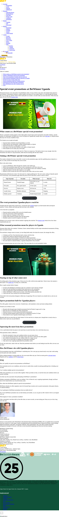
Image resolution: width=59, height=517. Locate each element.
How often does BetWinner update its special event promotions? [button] (15, 383)
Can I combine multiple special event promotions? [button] (12, 370)
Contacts (5, 498)
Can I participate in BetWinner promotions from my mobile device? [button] (16, 390)
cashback (11, 357)
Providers (5, 508)
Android (8, 22)
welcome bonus (52, 355)
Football (8, 30)
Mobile (5, 20)
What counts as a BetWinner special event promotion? (16, 74)
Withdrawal (9, 9)
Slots (7, 44)
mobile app (11, 282)
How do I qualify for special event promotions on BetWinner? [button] (15, 363)
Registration (9, 5)
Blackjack (8, 39)
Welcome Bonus (10, 12)
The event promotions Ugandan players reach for (15, 77)
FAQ (4, 85)
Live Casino (9, 40)
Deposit (8, 8)
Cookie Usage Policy (8, 499)
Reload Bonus (9, 13)
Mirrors (5, 509)
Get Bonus (2, 64)
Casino (4, 34)
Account (5, 4)
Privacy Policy (6, 502)
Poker (7, 41)
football (32, 205)
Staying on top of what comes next (11, 79)
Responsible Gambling (8, 504)
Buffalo (11, 46)
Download (8, 25)
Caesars (11, 47)
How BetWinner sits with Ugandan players (13, 84)
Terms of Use (6, 506)
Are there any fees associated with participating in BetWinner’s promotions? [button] (18, 376)
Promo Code (9, 16)
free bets (47, 136)
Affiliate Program (7, 497)
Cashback (8, 18)
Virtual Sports (9, 33)
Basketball (8, 27)
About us (5, 495)
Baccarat (8, 37)
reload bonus (20, 357)
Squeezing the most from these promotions (13, 82)
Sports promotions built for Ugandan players (14, 81)
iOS (7, 23)
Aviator (8, 36)
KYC (4, 501)
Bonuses (5, 11)
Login (7, 7)
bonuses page (14, 97)
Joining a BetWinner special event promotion (14, 75)
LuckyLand (12, 50)
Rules (4, 505)
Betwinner (2, 57)
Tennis (7, 32)
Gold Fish (11, 48)
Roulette (8, 43)
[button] (29, 71)
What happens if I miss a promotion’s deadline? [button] (11, 396)
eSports (8, 29)
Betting (5, 26)
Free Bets (8, 15)
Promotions (9, 19)
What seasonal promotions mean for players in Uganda (16, 78)
